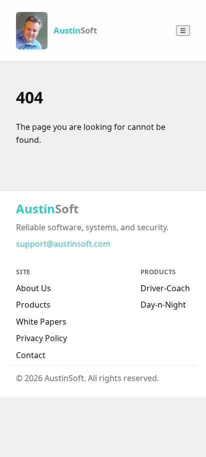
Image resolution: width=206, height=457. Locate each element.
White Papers (41, 321)
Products (33, 304)
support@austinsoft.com (63, 243)
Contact (31, 355)
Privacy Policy (41, 338)
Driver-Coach (165, 288)
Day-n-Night (163, 304)
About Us (33, 288)
